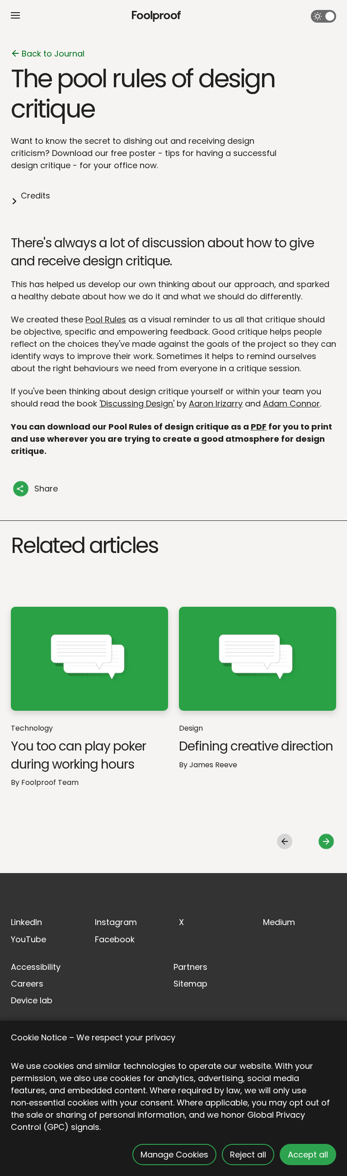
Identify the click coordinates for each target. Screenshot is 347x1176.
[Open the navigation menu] (15, 15)
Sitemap (190, 983)
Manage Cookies (174, 1154)
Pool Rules (105, 319)
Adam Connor (291, 403)
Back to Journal (53, 53)
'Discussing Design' (136, 403)
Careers (27, 983)
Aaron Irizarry (216, 403)
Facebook (115, 939)
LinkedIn (26, 922)
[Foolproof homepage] (156, 16)
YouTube (28, 939)
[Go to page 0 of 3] (284, 842)
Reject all (248, 1154)
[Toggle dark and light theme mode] (323, 16)
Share (46, 488)
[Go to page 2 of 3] (326, 842)
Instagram (116, 922)
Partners (190, 967)
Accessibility (36, 967)
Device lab (31, 1000)
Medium (279, 922)
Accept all (308, 1154)
